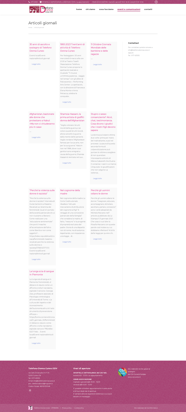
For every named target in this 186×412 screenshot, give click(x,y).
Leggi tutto (36, 64)
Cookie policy (79, 408)
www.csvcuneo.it (134, 377)
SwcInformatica (152, 408)
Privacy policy (67, 408)
